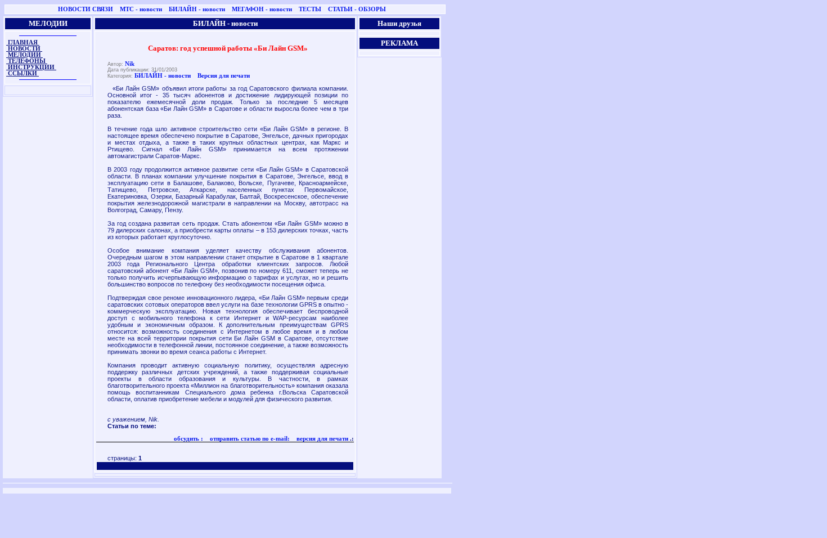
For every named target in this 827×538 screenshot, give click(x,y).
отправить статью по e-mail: (249, 439)
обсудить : (188, 439)
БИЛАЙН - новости (197, 9)
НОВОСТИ (24, 49)
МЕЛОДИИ (24, 55)
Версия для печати (223, 76)
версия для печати (321, 439)
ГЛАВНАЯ (22, 42)
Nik (129, 64)
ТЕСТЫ (310, 9)
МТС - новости (141, 9)
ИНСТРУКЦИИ (31, 67)
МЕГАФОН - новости (262, 9)
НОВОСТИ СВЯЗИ (85, 9)
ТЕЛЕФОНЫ (26, 61)
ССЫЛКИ (22, 73)
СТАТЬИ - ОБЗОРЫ (357, 9)
